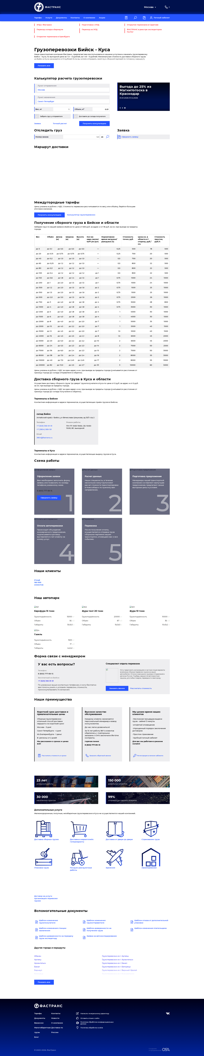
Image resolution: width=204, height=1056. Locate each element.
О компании (89, 18)
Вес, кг (38, 109)
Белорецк (38, 974)
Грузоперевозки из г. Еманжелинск (118, 974)
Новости (55, 1018)
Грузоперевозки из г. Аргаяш (115, 956)
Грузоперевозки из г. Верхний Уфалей (119, 970)
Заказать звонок (117, 688)
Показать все (44, 65)
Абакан (37, 956)
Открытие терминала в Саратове (142, 25)
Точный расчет (60, 123)
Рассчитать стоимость (141, 688)
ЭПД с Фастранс (44, 25)
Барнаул (38, 970)
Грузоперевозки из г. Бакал (114, 963)
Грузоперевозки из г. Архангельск (117, 959)
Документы (61, 18)
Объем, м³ (79, 109)
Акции (102, 18)
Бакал (37, 967)
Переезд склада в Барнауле (50, 29)
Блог (36, 1037)
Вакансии (39, 1023)
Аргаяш (37, 959)
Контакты (75, 18)
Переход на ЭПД (89, 29)
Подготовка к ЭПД (90, 25)
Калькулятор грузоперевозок (81, 215)
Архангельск (40, 963)
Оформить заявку (49, 498)
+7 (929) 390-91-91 (44, 426)
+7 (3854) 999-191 (44, 429)
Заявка (37, 123)
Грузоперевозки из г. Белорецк (116, 967)
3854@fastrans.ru (44, 437)
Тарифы (38, 18)
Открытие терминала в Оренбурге (53, 36)
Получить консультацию (94, 123)
